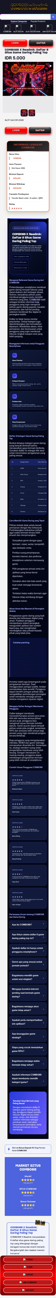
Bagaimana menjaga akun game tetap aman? (25, 1008)
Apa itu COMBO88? (22, 924)
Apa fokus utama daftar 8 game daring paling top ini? (28, 936)
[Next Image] (51, 88)
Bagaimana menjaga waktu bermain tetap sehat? (26, 1063)
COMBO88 (34, 299)
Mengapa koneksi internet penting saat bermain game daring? (26, 993)
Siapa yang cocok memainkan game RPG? (27, 1049)
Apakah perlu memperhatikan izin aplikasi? (27, 1022)
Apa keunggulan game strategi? (23, 1036)
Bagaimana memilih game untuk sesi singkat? (25, 977)
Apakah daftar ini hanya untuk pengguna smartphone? (27, 950)
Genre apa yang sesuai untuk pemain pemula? (27, 964)
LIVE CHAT (30, 1289)
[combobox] (25, 17)
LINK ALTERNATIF (30, 1282)
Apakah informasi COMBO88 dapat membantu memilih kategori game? (26, 1078)
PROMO (30, 1261)
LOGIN (15, 43)
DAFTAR (41, 43)
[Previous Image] (5, 88)
